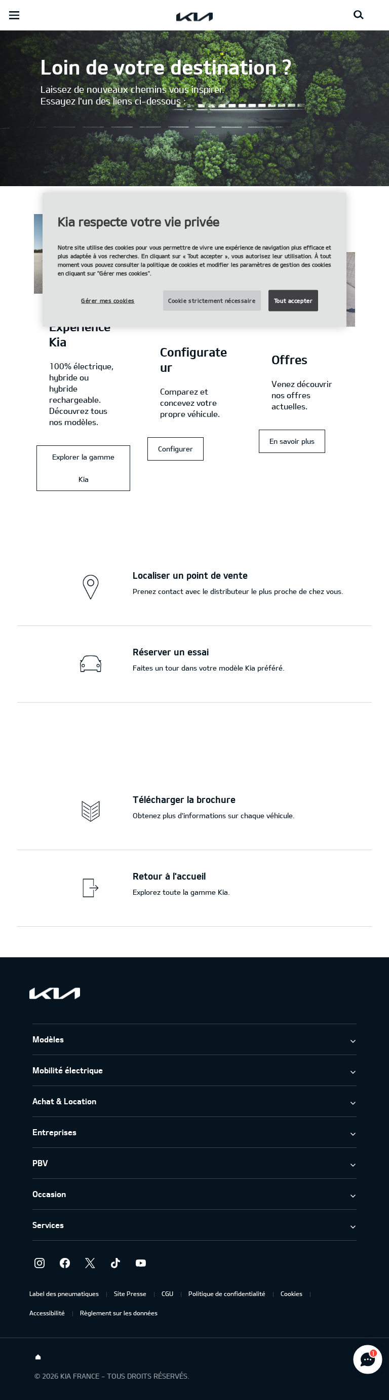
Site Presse (130, 1293)
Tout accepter (293, 300)
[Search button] (359, 15)
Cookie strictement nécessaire (212, 300)
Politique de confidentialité (226, 1293)
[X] (90, 1263)
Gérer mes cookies (108, 300)
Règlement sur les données (119, 1312)
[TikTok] (115, 1263)
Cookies (291, 1293)
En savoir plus (292, 441)
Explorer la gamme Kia (83, 467)
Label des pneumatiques (64, 1293)
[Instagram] (39, 1263)
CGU (167, 1293)
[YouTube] (141, 1263)
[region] (194, 260)
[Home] (38, 1357)
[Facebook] (65, 1263)
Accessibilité (47, 1312)
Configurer (175, 448)
